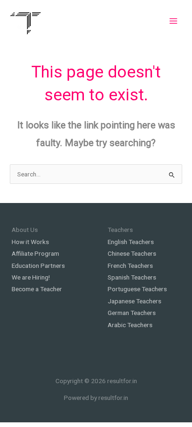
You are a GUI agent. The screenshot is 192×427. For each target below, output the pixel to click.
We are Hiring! (31, 277)
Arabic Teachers (130, 325)
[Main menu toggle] (173, 20)
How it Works (30, 241)
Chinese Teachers (132, 253)
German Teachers (132, 312)
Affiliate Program (35, 253)
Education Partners (38, 265)
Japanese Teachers (134, 301)
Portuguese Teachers (137, 289)
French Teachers (130, 265)
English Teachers (131, 241)
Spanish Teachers (132, 277)
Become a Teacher (37, 289)
